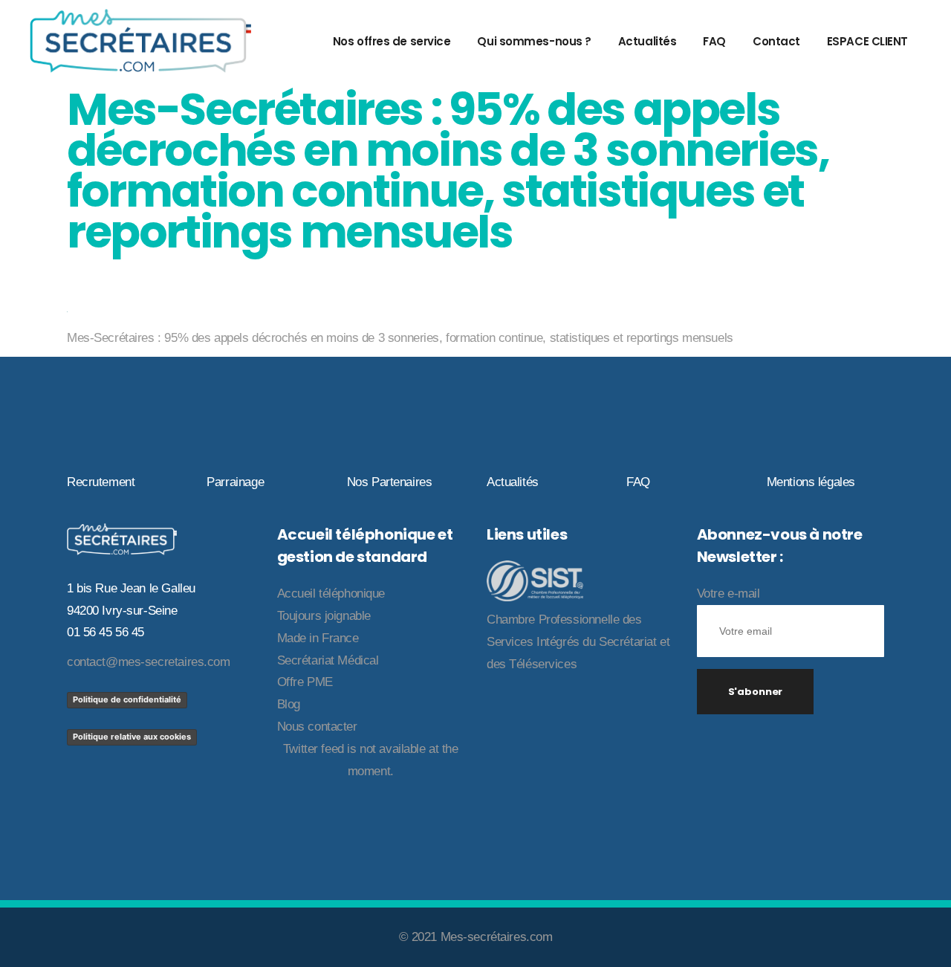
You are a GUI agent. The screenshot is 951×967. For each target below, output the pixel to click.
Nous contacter (317, 726)
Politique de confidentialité (127, 699)
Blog (288, 704)
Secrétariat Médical (328, 660)
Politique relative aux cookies (132, 736)
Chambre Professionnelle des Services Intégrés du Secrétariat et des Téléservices (578, 641)
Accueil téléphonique (331, 593)
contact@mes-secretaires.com (148, 662)
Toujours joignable (324, 616)
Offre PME (305, 682)
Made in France (318, 638)
